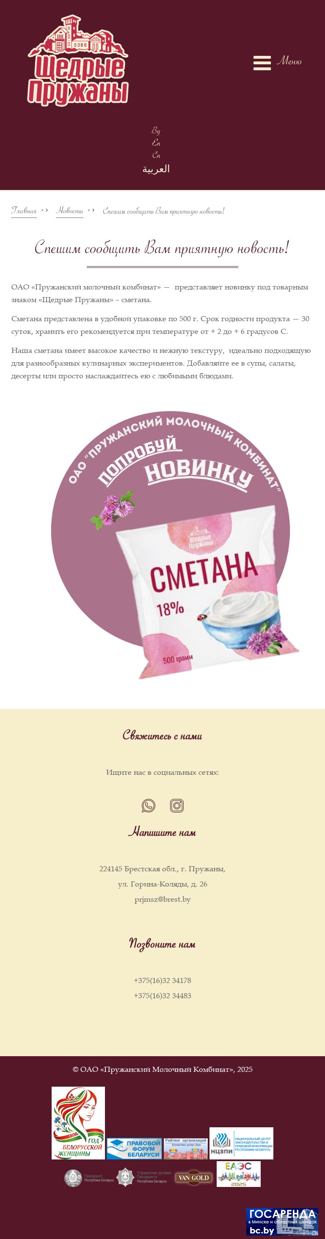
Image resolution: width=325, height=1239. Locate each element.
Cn (156, 157)
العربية (156, 171)
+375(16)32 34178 (162, 980)
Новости (69, 212)
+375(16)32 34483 (162, 995)
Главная (24, 212)
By (156, 132)
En (156, 144)
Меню (289, 63)
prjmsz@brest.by (163, 899)
